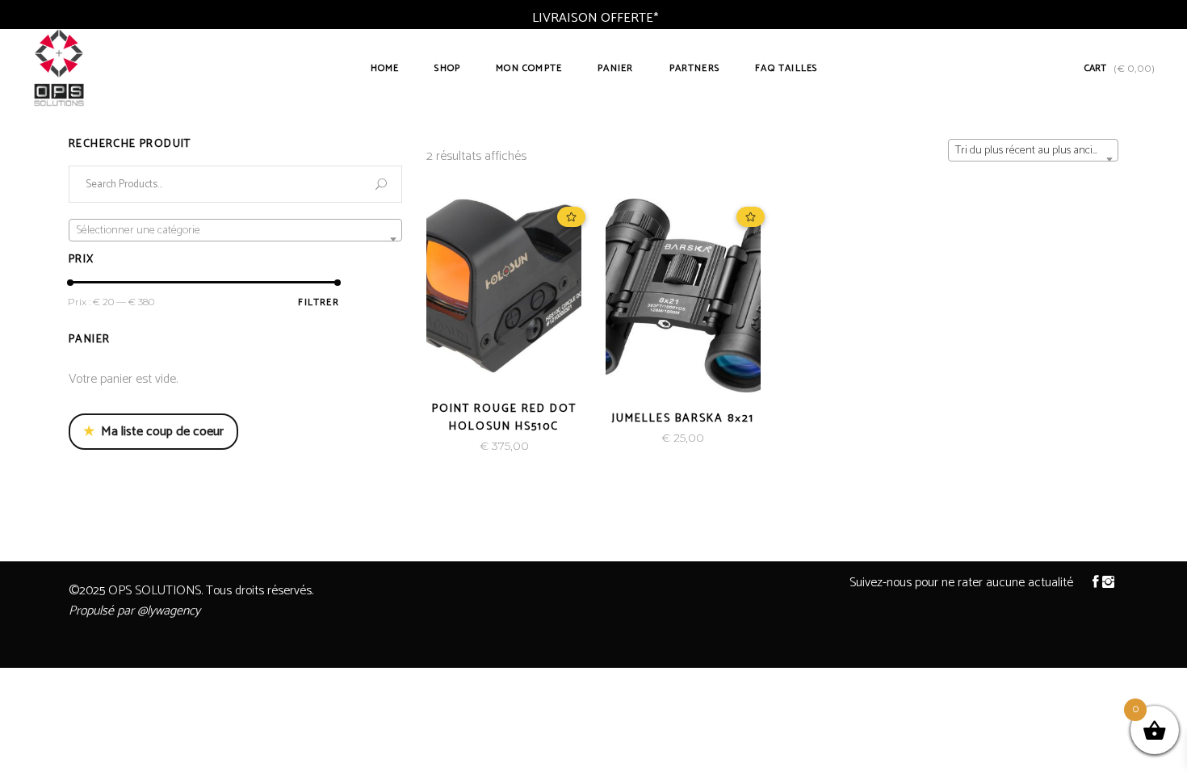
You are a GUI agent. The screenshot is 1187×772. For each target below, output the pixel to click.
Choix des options (449, 446)
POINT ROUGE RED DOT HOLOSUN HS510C (504, 418)
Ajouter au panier (627, 438)
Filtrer (318, 302)
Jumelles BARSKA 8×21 (683, 418)
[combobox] (1033, 150)
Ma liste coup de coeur (153, 432)
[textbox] (235, 231)
